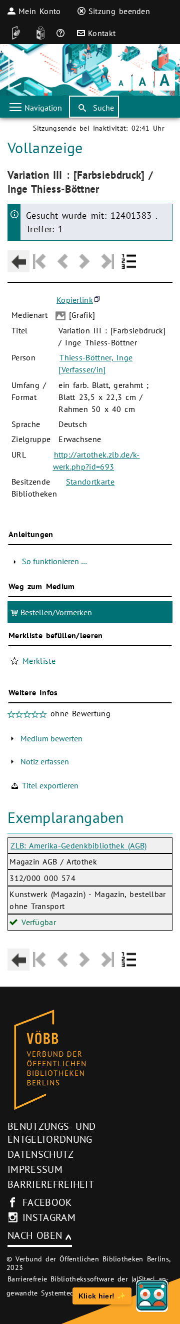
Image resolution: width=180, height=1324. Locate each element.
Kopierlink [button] (74, 300)
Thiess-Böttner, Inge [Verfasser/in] (95, 363)
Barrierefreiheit (51, 1184)
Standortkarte (90, 482)
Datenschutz (41, 1154)
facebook (47, 1202)
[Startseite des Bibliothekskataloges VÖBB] (90, 1060)
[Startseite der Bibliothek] (21, 70)
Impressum (35, 1169)
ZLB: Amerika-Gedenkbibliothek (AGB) (78, 845)
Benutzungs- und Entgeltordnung (52, 1133)
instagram (49, 1217)
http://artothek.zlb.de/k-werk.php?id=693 (96, 461)
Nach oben (35, 1235)
